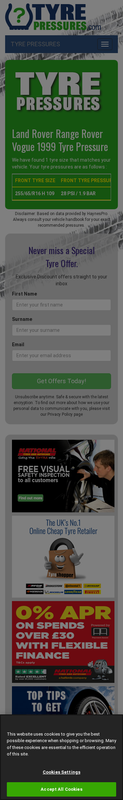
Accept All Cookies (61, 789)
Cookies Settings (61, 772)
